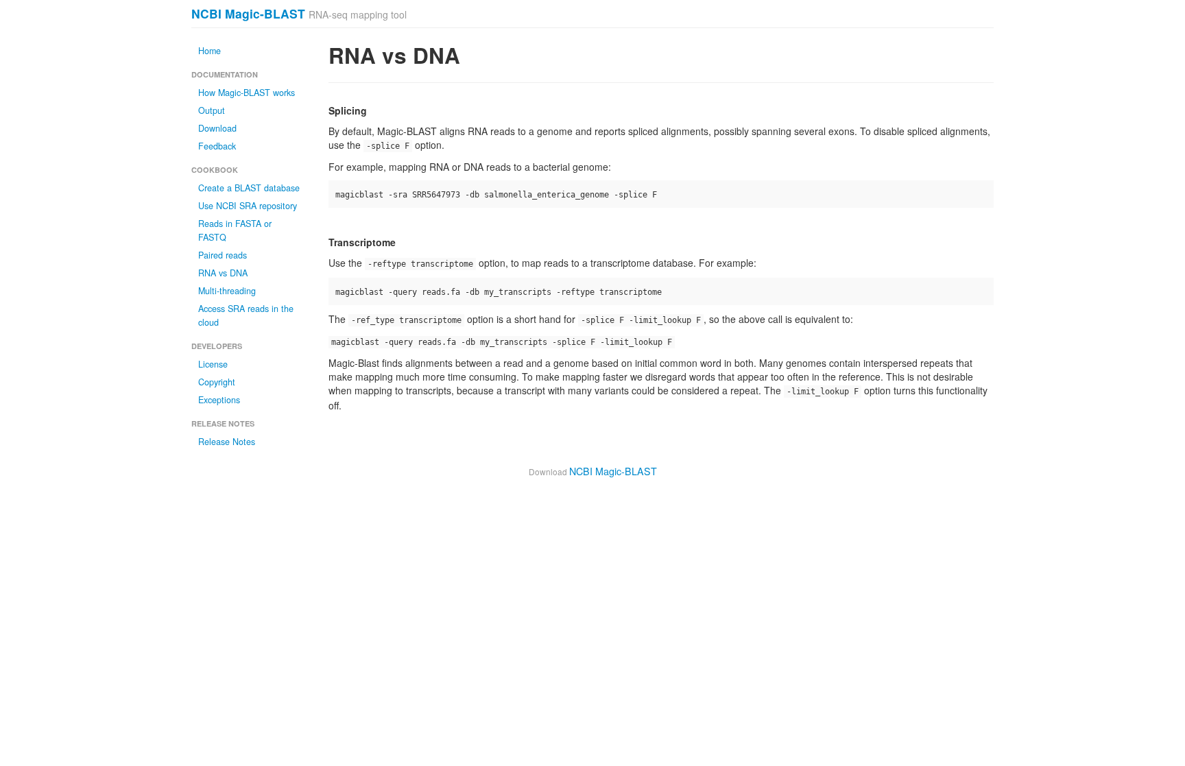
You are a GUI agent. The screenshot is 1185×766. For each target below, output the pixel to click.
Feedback (217, 146)
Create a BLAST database (249, 188)
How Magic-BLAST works (246, 92)
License (213, 364)
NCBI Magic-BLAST (248, 13)
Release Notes (226, 441)
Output (211, 110)
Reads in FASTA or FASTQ (235, 230)
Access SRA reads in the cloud (246, 315)
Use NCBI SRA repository (247, 206)
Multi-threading (227, 291)
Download (217, 128)
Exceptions (219, 400)
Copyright (216, 382)
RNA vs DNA (223, 273)
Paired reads (222, 255)
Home (209, 51)
